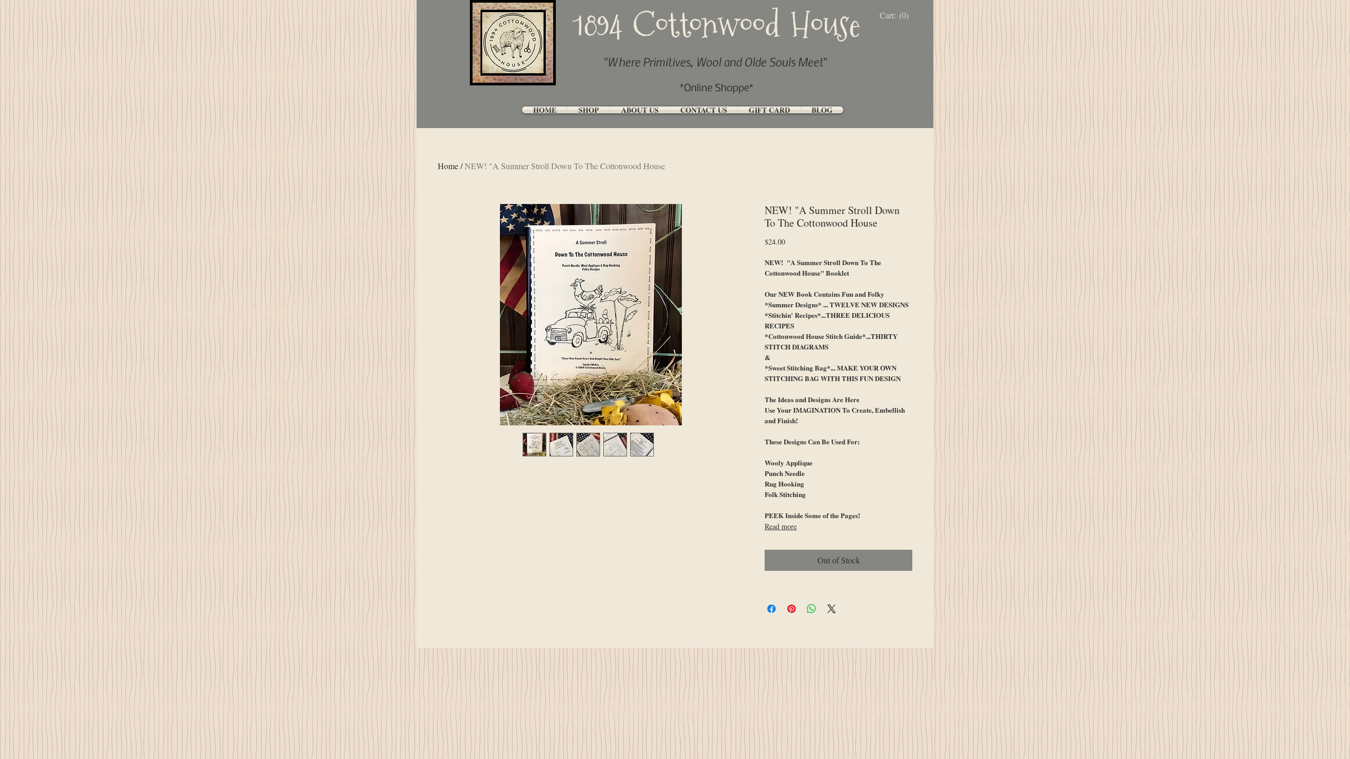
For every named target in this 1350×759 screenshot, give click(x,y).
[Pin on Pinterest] (791, 608)
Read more (781, 526)
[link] (897, 16)
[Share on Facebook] (771, 608)
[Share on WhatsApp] (811, 608)
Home (448, 165)
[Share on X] (831, 608)
